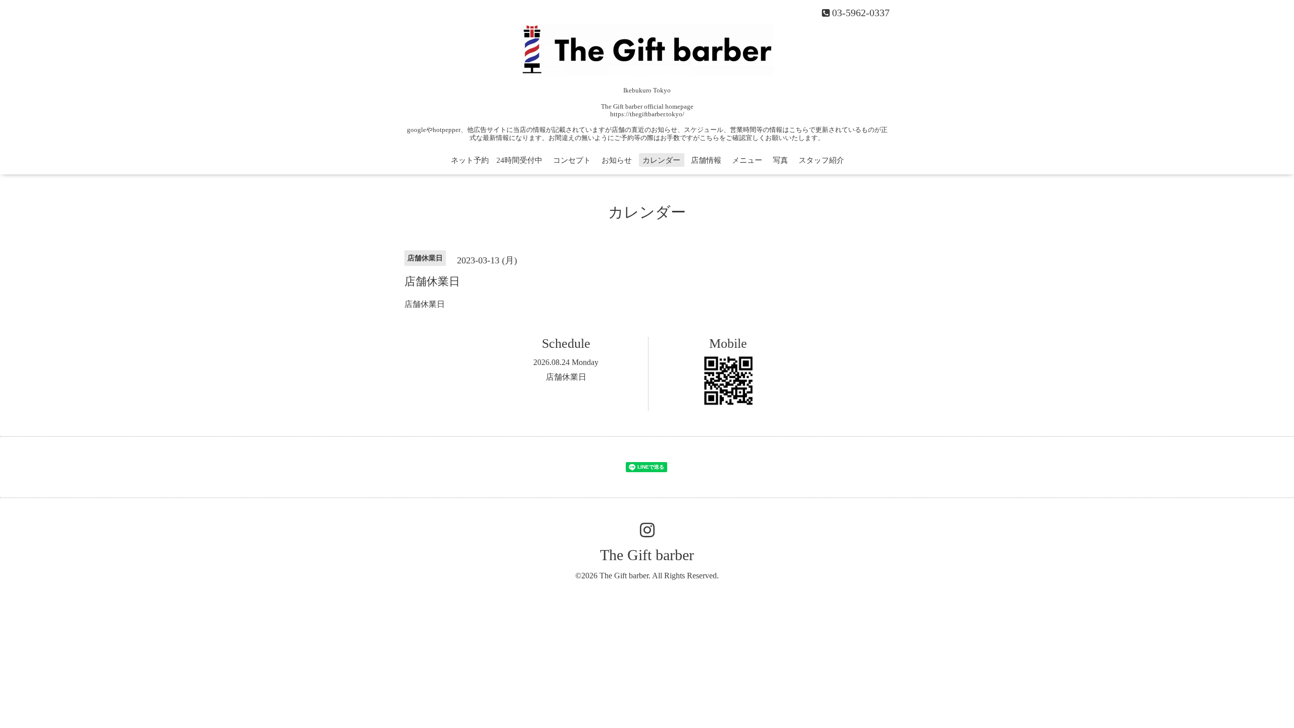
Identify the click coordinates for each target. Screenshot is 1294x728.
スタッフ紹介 (821, 160)
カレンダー (661, 160)
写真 (780, 160)
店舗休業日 (566, 377)
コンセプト (572, 160)
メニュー (747, 160)
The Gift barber (647, 555)
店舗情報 (706, 160)
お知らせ (617, 160)
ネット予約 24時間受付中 (496, 160)
